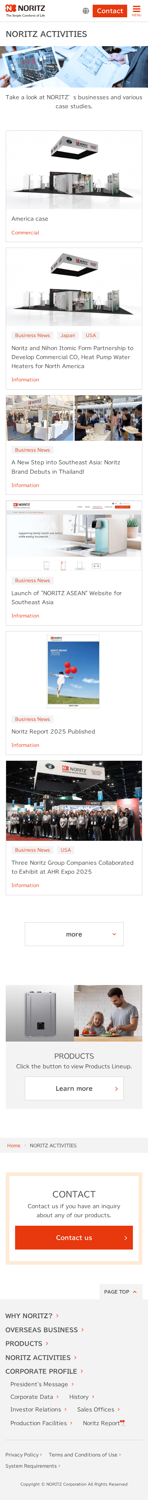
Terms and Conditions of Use (83, 1454)
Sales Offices (95, 1409)
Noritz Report (101, 1423)
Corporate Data (31, 1396)
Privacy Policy (21, 1454)
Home (13, 1145)
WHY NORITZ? (29, 1316)
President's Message (39, 1384)
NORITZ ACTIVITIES (38, 1358)
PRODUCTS (23, 1343)
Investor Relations (35, 1409)
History (79, 1396)
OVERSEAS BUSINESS (41, 1330)
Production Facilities (38, 1423)
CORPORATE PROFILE (41, 1371)
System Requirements (31, 1466)
